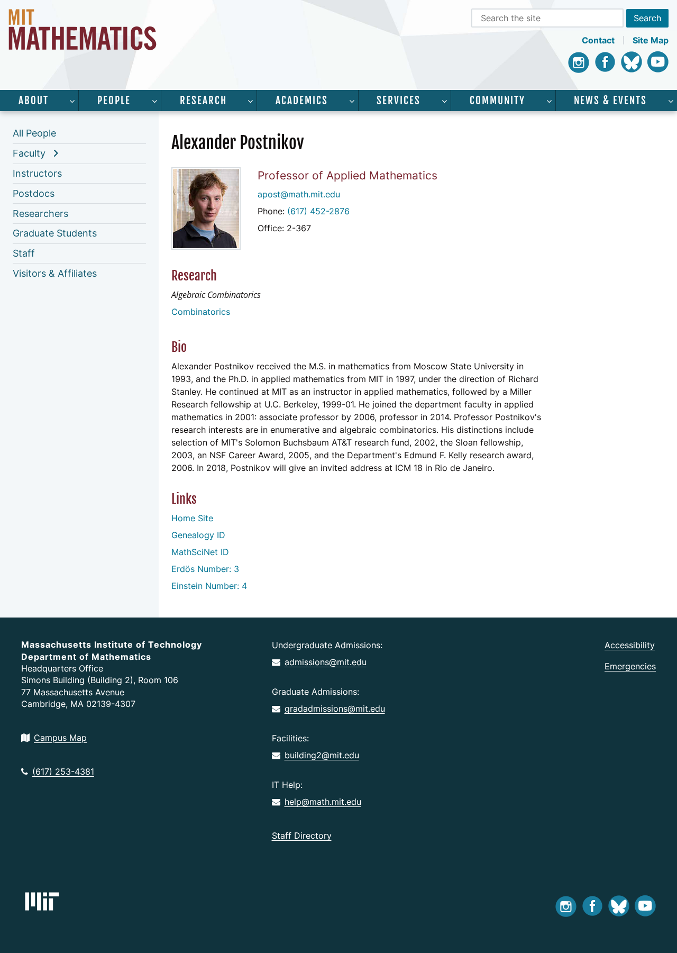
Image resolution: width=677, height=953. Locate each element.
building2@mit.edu (322, 755)
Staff (24, 253)
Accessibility (630, 645)
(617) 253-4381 (63, 771)
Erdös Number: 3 (205, 569)
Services (398, 100)
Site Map (651, 40)
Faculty (29, 153)
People (114, 100)
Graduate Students (55, 233)
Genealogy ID (198, 535)
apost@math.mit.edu (299, 194)
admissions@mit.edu (326, 662)
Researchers (40, 213)
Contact (598, 40)
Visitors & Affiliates (55, 273)
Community (497, 100)
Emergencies (630, 666)
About (34, 100)
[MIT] (42, 901)
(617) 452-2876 (318, 211)
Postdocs (33, 193)
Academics (302, 100)
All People (34, 133)
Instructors (37, 173)
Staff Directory (302, 835)
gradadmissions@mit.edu (335, 708)
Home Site (192, 518)
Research (203, 100)
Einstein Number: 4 (209, 585)
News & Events (610, 100)
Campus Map (60, 737)
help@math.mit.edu (323, 801)
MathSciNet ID (200, 552)
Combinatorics (200, 311)
